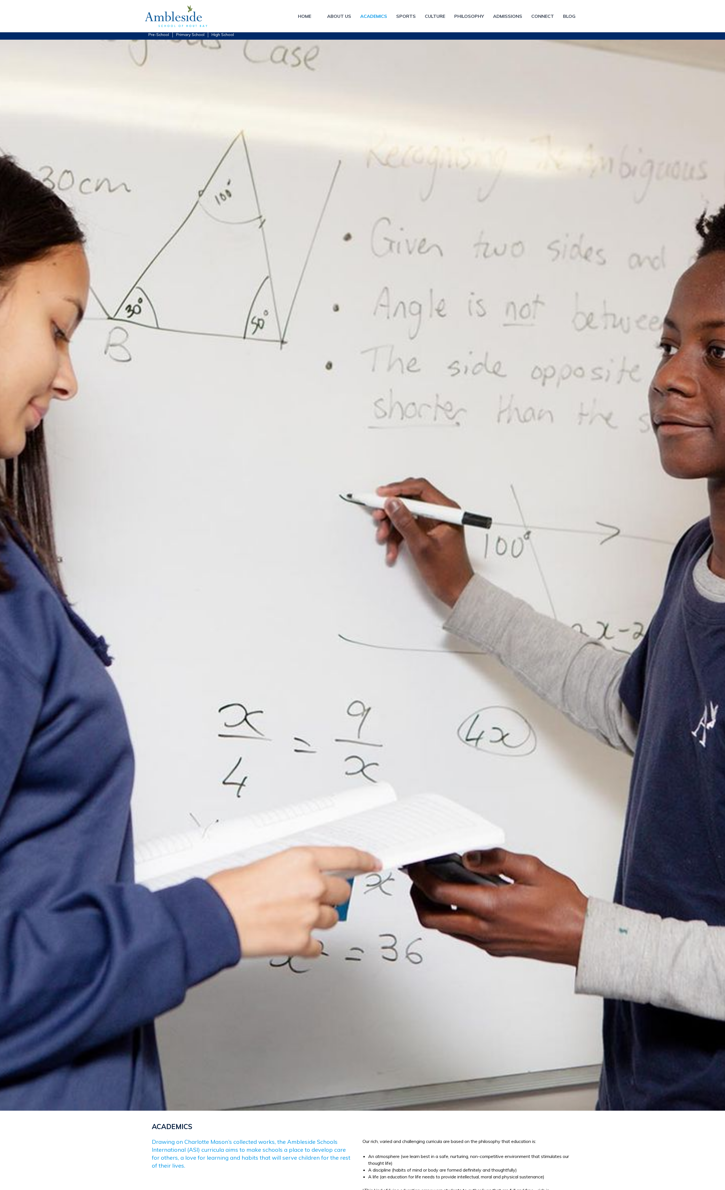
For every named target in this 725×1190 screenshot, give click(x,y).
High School (223, 34)
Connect (542, 16)
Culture (435, 16)
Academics (373, 16)
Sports (406, 16)
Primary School (190, 34)
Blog (569, 16)
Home (304, 16)
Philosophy (469, 16)
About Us (339, 16)
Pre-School (158, 34)
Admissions (507, 16)
